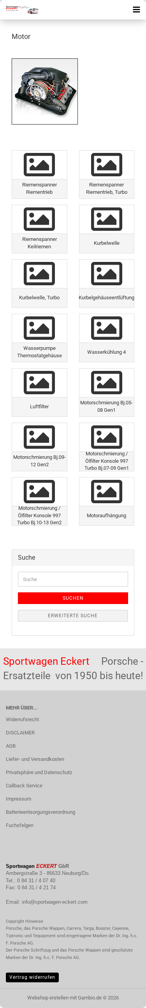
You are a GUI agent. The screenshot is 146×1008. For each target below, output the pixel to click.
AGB (11, 746)
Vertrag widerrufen (32, 977)
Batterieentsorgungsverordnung (40, 812)
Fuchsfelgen (19, 825)
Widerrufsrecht (22, 719)
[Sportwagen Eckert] (19, 9)
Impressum (18, 799)
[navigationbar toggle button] (136, 9)
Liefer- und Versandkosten (35, 759)
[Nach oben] (124, 996)
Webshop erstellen (48, 998)
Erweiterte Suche (73, 615)
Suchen (73, 598)
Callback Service (24, 785)
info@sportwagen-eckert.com (55, 902)
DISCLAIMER (20, 733)
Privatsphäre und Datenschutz (39, 772)
